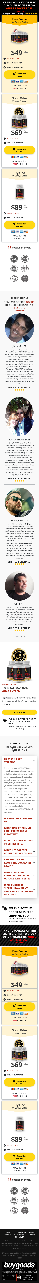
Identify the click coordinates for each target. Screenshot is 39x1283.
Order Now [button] (19, 712)
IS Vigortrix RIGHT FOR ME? (18, 820)
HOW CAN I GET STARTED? (13, 760)
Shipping (32, 1235)
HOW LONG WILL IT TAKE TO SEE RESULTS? (18, 842)
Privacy (7, 1235)
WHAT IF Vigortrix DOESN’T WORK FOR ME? (18, 852)
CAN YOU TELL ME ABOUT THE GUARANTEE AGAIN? (17, 862)
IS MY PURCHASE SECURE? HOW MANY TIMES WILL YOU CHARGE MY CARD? (18, 890)
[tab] (19, 760)
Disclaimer (19, 1237)
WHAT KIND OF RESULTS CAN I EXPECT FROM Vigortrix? (18, 831)
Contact (9, 1232)
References (21, 1232)
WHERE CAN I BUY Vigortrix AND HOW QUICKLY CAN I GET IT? (17, 875)
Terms (31, 1232)
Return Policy (19, 1235)
